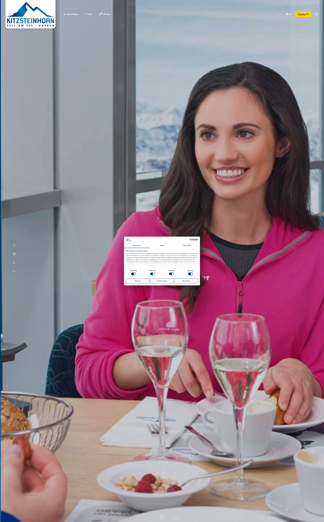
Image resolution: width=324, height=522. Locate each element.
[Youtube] (14, 271)
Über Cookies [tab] (187, 245)
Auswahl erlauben (162, 281)
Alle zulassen (186, 281)
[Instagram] (14, 254)
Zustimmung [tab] (136, 245)
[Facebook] (14, 245)
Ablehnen (138, 281)
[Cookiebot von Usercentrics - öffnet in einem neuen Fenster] (190, 240)
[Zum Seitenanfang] (162, 517)
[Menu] (317, 14)
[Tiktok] (14, 262)
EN (290, 14)
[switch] (152, 274)
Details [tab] (162, 245)
